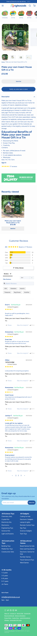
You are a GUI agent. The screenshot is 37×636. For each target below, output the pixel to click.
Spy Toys (23, 528)
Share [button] (9, 325)
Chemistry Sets (7, 516)
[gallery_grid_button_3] (22, 50)
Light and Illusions (8, 534)
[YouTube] (16, 610)
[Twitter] (8, 610)
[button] (18, 81)
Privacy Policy (7, 618)
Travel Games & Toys (27, 560)
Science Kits (6, 531)
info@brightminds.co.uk (11, 597)
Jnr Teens (5, 584)
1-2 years (5, 573)
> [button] (24, 475)
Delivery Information (20, 615)
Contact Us (13, 613)
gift (5, 288)
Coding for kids (25, 516)
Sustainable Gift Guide (16, 620)
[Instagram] (5, 610)
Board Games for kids (27, 546)
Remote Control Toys (27, 525)
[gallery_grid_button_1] (17, 50)
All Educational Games (25, 542)
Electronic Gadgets (26, 519)
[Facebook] (11, 610)
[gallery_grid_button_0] (15, 50)
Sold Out (12, 228)
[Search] (29, 6)
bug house (17, 292)
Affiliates (6, 620)
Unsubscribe (27, 613)
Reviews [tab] (6, 273)
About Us (6, 613)
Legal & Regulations (25, 618)
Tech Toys (23, 534)
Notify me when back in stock (18, 89)
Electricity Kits (6, 522)
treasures (7, 292)
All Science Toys (8, 514)
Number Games (25, 557)
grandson (13, 288)
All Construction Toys (8, 542)
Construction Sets (8, 552)
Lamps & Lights (25, 522)
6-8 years (5, 578)
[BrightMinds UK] (18, 6)
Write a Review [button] (19, 268)
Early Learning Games (27, 549)
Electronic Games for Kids (27, 553)
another (26, 292)
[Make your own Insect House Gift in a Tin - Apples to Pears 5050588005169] (13, 206)
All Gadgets (24, 514)
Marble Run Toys (7, 549)
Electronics (5, 525)
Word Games (24, 563)
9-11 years (5, 581)
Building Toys (6, 546)
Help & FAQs (20, 613)
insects (22, 288)
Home (3, 62)
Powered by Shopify (9, 631)
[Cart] (33, 6)
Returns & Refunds (9, 615)
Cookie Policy (15, 618)
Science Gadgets (26, 531)
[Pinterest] (13, 610)
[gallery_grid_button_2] (19, 50)
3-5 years (5, 575)
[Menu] (3, 6)
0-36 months (6, 570)
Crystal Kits (5, 519)
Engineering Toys (7, 528)
